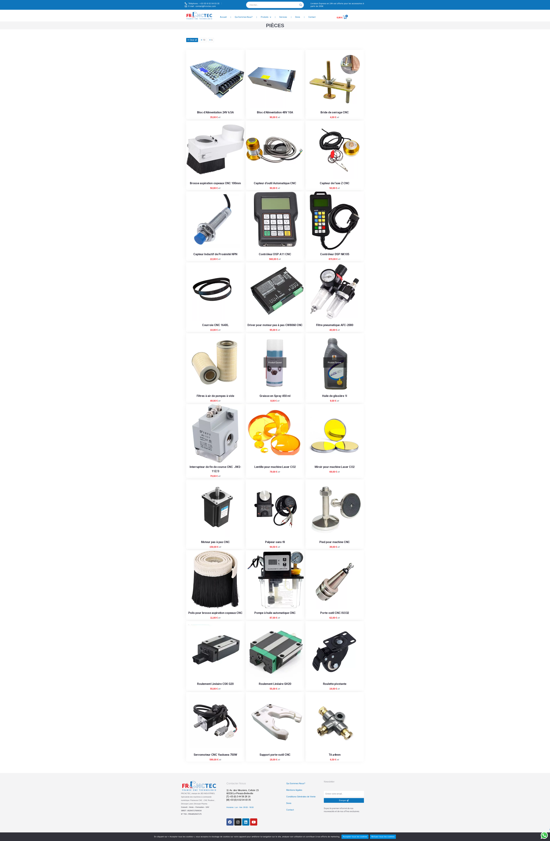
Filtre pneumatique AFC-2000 (334, 325)
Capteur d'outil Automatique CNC (275, 183)
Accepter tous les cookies (355, 836)
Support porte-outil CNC (275, 754)
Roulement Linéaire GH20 (275, 684)
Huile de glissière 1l (334, 396)
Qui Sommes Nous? (244, 17)
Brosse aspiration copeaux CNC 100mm (215, 183)
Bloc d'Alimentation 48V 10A (275, 112)
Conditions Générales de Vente (301, 796)
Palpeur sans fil (275, 542)
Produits (264, 17)
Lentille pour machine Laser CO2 (275, 467)
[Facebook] (230, 822)
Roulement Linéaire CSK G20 (215, 684)
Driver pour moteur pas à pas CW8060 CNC (274, 325)
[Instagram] (237, 822)
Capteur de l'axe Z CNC (334, 183)
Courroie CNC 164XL (215, 325)
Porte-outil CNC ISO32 (334, 613)
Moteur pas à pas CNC (215, 542)
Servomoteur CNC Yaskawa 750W (215, 754)
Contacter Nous (236, 783)
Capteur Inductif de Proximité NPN (215, 254)
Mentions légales (294, 790)
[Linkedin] (245, 822)
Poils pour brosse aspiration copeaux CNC (215, 613)
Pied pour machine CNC (334, 542)
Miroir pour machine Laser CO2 (334, 467)
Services (283, 17)
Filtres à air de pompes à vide (215, 396)
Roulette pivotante (334, 684)
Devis (297, 17)
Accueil (223, 17)
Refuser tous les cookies (382, 836)
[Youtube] (253, 822)
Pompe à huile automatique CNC (275, 613)
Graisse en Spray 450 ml (275, 396)
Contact (312, 17)
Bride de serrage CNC (335, 112)
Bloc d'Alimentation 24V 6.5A (215, 112)
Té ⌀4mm (335, 754)
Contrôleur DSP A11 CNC (275, 254)
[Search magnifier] (301, 5)
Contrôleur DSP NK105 (334, 254)
